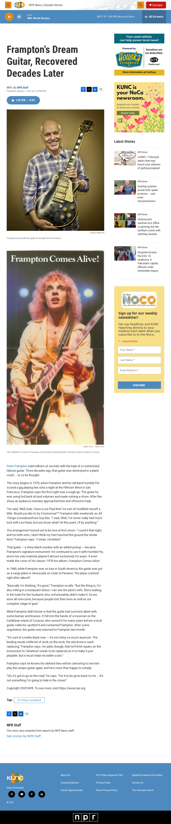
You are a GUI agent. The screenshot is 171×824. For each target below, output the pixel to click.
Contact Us (137, 782)
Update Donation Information (147, 775)
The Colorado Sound (142, 790)
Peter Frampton (17, 466)
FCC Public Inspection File (109, 775)
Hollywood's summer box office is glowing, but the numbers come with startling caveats (149, 227)
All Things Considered (29, 700)
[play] (9, 17)
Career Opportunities (72, 790)
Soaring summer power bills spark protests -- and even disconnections (148, 194)
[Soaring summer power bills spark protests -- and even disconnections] (125, 187)
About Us (65, 775)
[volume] (19, 17)
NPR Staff (22, 87)
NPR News (142, 152)
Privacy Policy (103, 782)
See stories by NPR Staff (24, 736)
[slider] (24, 16)
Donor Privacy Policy (106, 790)
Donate (157, 5)
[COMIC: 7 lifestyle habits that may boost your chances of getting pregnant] (125, 158)
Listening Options (70, 782)
